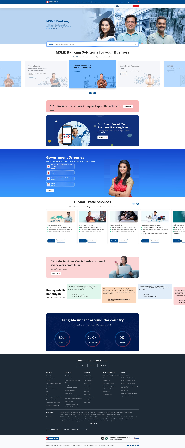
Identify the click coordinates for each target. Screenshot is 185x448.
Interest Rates (87, 388)
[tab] (77, 57)
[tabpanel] (92, 77)
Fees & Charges (87, 375)
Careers (48, 380)
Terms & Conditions (75, 445)
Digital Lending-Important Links (129, 393)
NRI (80, 2)
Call (82, 365)
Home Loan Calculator (65, 419)
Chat (93, 365)
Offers (109, 6)
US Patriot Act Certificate (71, 387)
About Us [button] (122, 2)
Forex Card (93, 414)
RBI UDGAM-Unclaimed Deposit (72, 396)
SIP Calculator (130, 419)
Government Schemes (100, 2)
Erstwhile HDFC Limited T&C (53, 405)
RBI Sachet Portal (69, 401)
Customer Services (88, 378)
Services (89, 6)
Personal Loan (63, 412)
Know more (31, 77)
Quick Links (68, 375)
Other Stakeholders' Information (54, 383)
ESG (47, 391)
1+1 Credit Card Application (71, 404)
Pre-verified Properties (109, 412)
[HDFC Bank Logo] (52, 2)
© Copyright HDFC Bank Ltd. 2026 (54, 445)
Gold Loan (93, 412)
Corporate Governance (51, 388)
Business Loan (76, 412)
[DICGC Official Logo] (107, 438)
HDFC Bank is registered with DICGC (120, 437)
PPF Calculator (122, 419)
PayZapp (99, 414)
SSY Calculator (114, 419)
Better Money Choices (100, 6)
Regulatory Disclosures (51, 399)
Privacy (83, 445)
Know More (128, 106)
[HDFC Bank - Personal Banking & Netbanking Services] (52, 438)
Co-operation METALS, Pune (150, 296)
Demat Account (73, 414)
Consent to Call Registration (109, 386)
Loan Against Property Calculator (80, 419)
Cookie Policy (67, 445)
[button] (123, 6)
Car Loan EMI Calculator (89, 417)
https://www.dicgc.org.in (116, 439)
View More (92, 423)
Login (135, 6)
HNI (82, 2)
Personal (76, 2)
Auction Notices (87, 399)
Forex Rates (86, 391)
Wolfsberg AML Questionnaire (128, 378)
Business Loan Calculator (117, 417)
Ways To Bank (87, 394)
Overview (48, 375)
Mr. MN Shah (147, 295)
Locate (104, 365)
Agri (90, 2)
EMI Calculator (63, 417)
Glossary (112, 445)
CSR (47, 394)
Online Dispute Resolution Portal (54, 397)
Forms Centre (87, 402)
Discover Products (79, 6)
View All (49, 190)
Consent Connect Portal (91, 445)
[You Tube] (133, 445)
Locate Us (51, 241)
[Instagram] (130, 445)
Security (67, 385)
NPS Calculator (107, 421)
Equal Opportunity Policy (127, 396)
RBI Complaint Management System (73, 398)
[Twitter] (135, 445)
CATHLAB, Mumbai (112, 301)
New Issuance (68, 378)
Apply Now (55, 273)
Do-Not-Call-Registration (108, 388)
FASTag (103, 414)
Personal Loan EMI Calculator (75, 417)
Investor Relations (50, 378)
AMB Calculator (92, 419)
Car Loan (70, 412)
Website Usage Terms (104, 445)
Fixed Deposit (110, 414)
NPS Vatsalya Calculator (118, 421)
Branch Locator (106, 391)
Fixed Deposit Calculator (66, 421)
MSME (93, 2)
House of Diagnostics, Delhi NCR (80, 296)
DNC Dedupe (124, 390)
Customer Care (106, 380)
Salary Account (128, 412)
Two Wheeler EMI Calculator (103, 417)
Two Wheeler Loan (85, 412)
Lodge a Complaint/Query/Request (111, 375)
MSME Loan (117, 414)
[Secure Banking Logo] (136, 438)
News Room (49, 386)
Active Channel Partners (108, 383)
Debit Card (86, 414)
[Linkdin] (138, 445)
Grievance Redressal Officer (128, 383)
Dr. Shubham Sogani (78, 295)
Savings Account (120, 412)
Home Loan (100, 412)
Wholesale (86, 2)
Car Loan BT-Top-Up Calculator (95, 421)
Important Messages (70, 390)
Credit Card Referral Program (72, 407)
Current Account (64, 414)
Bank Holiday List (88, 380)
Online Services (87, 383)
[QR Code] (102, 438)
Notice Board (87, 386)
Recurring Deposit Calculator (80, 421)
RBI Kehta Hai (68, 393)
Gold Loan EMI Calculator (130, 417)
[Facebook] (128, 445)
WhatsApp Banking (107, 394)
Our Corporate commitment (53, 402)
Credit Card (80, 414)
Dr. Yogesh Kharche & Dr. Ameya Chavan (119, 299)
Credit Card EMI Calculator (103, 419)
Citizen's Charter (125, 375)
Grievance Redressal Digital (128, 380)
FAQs (104, 378)
